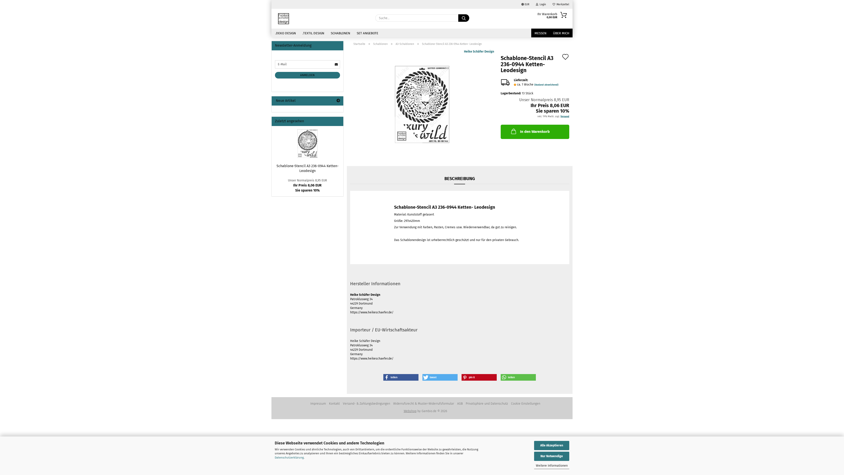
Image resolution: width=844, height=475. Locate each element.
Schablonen (340, 33)
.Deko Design (285, 33)
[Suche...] (463, 18)
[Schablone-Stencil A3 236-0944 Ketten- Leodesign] (422, 104)
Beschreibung (459, 178)
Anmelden (307, 75)
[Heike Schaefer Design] (283, 19)
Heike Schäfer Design (479, 51)
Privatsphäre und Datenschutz (487, 404)
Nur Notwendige (551, 456)
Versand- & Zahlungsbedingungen (366, 404)
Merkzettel (562, 4)
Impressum (318, 404)
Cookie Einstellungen (525, 404)
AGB (460, 404)
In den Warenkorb (535, 131)
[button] (400, 377)
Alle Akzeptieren (551, 445)
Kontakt (334, 404)
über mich (561, 33)
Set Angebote (367, 33)
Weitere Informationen (552, 466)
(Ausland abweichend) (546, 84)
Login (542, 4)
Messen (540, 33)
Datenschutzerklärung (289, 457)
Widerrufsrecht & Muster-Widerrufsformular (423, 404)
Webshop (410, 411)
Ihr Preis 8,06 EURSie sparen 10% (307, 185)
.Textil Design (313, 33)
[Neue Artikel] (338, 100)
